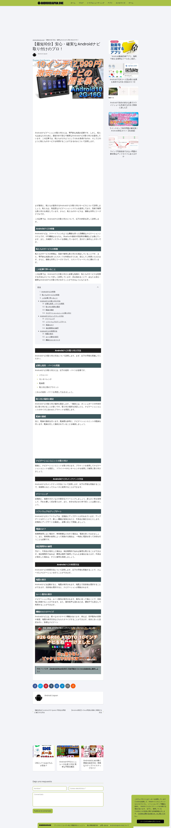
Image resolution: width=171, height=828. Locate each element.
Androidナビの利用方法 (48, 331)
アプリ (110, 3)
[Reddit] (73, 686)
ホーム (73, 3)
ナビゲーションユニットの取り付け (58, 313)
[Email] (67, 686)
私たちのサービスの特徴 (50, 295)
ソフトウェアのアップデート (56, 322)
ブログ (81, 3)
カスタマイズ (120, 3)
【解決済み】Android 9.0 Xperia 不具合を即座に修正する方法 (50, 711)
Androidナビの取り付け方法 (50, 301)
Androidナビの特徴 (48, 292)
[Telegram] (62, 686)
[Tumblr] (51, 686)
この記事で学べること (50, 298)
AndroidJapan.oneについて (119, 825)
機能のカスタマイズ (53, 340)
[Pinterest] (46, 686)
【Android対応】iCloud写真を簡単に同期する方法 (86, 711)
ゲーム (131, 3)
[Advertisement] (85, 23)
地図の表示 (49, 334)
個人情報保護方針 (92, 825)
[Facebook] (35, 686)
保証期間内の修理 (52, 328)
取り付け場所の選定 (53, 307)
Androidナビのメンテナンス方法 (52, 316)
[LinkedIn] (56, 686)
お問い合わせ (104, 825)
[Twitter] (40, 686)
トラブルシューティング (95, 3)
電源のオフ (50, 325)
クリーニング (50, 319)
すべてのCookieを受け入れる (150, 821)
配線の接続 (50, 310)
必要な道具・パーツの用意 (54, 304)
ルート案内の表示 (52, 337)
